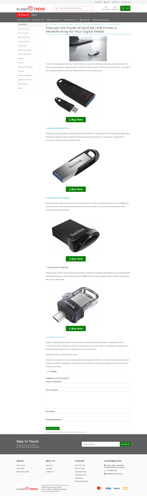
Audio (20, 88)
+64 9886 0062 (111, 470)
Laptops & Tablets (25, 80)
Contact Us (125, 2)
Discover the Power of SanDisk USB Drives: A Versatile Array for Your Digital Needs (89, 24)
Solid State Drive (81, 472)
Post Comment (52, 428)
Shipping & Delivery (59, 489)
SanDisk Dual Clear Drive (57, 337)
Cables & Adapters (25, 75)
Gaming (21, 71)
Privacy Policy (57, 487)
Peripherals (86, 20)
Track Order (20, 468)
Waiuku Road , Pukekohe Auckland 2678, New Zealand (114, 466)
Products (98, 2)
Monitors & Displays (25, 67)
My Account (20, 465)
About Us (115, 2)
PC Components (24, 54)
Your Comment (52, 390)
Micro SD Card (24, 20)
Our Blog (52, 24)
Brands (106, 2)
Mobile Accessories (102, 20)
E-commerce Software (47, 491)
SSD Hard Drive (54, 20)
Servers (21, 63)
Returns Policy (46, 489)
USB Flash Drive (71, 20)
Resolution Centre (22, 472)
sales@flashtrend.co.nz (114, 474)
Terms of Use (46, 487)
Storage (21, 58)
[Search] (57, 8)
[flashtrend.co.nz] (31, 8)
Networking (22, 84)
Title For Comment (53, 382)
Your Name (50, 411)
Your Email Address (54, 420)
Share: (48, 371)
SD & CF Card (39, 20)
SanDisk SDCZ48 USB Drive (58, 128)
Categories (24, 15)
